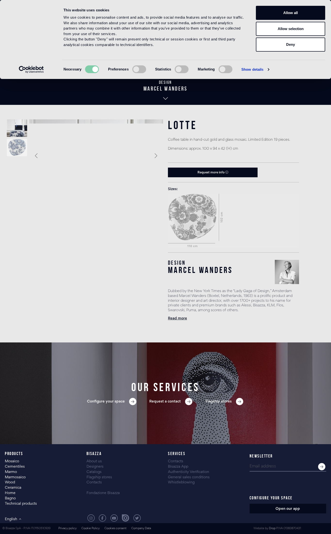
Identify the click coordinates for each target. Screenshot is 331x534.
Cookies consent (115, 528)
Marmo (11, 472)
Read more (177, 318)
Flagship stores (99, 477)
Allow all (290, 13)
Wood (10, 482)
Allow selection (291, 29)
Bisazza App (178, 466)
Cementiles (15, 466)
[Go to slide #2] (17, 147)
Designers (95, 466)
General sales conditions (189, 477)
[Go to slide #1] (17, 128)
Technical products (21, 503)
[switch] (139, 69)
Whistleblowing (181, 482)
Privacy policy (67, 528)
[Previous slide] (37, 156)
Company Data (141, 528)
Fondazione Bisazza (103, 493)
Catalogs (94, 472)
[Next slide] (155, 156)
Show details (252, 69)
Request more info (211, 172)
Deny (290, 44)
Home (10, 493)
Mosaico (12, 461)
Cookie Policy (90, 528)
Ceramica (13, 487)
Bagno (10, 498)
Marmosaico (15, 477)
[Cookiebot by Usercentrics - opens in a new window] (31, 69)
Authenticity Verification (188, 472)
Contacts (94, 482)
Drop (272, 528)
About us (94, 461)
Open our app (288, 509)
